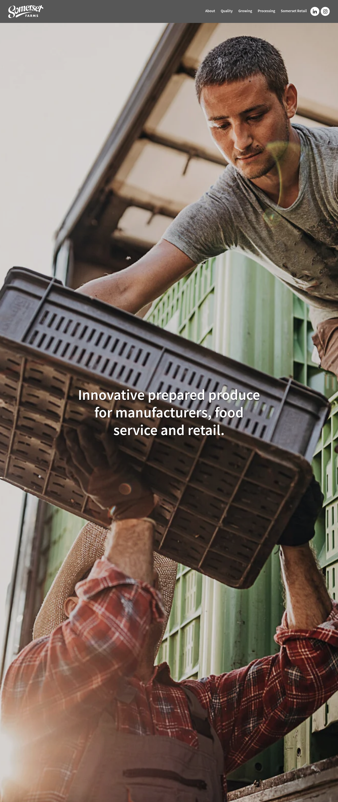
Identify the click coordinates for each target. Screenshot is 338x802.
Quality (227, 11)
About (210, 11)
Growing (245, 11)
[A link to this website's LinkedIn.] (314, 11)
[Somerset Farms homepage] (40, 11)
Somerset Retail (294, 11)
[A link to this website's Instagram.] (325, 11)
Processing (266, 11)
